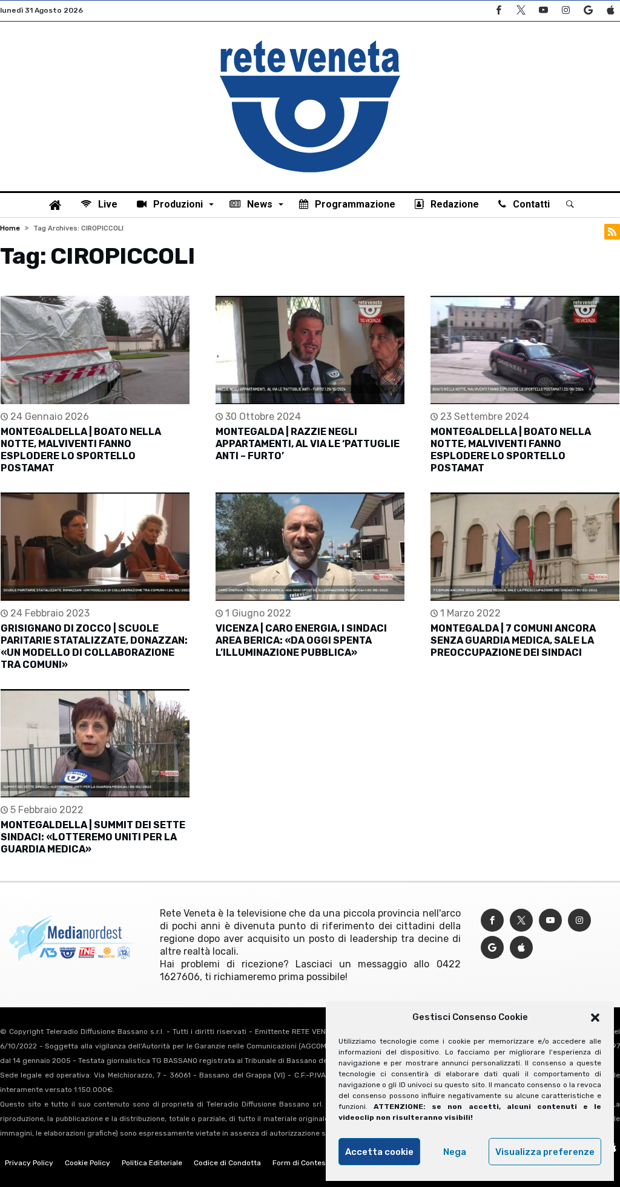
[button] (595, 1018)
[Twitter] (520, 11)
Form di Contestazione (311, 1163)
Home (10, 228)
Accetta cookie (379, 1151)
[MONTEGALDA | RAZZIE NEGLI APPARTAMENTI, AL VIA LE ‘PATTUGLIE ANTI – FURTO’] (310, 350)
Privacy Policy (29, 1163)
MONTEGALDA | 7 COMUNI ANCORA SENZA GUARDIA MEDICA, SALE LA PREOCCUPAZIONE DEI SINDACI (513, 640)
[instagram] (565, 11)
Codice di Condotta (227, 1163)
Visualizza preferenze (545, 1151)
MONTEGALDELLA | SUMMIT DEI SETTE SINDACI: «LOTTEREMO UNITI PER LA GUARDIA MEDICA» (93, 837)
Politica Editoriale (152, 1163)
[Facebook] (498, 11)
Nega (454, 1151)
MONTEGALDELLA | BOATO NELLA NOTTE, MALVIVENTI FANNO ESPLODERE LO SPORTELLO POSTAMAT (81, 450)
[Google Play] (588, 11)
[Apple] (610, 11)
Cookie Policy (87, 1163)
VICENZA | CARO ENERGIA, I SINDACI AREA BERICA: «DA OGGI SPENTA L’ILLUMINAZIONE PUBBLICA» (301, 640)
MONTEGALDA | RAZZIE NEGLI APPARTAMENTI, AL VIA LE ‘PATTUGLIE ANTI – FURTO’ (308, 444)
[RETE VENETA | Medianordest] (310, 40)
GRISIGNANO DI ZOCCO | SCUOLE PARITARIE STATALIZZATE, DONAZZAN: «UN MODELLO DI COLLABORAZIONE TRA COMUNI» (94, 646)
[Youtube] (543, 11)
